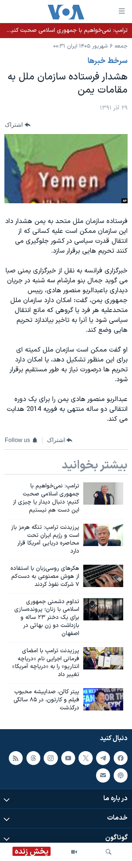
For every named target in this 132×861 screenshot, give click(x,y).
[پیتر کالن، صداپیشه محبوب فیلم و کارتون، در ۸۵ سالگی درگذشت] (103, 699)
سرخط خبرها (108, 61)
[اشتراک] (103, 775)
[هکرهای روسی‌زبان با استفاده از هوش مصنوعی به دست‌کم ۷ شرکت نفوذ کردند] (103, 576)
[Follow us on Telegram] (103, 758)
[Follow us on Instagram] (51, 758)
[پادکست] (121, 775)
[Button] (17, 125)
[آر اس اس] (16, 758)
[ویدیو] (74, 852)
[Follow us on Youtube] (68, 758)
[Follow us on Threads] (33, 758)
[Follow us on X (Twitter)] (85, 758)
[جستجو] (109, 852)
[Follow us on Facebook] (121, 758)
